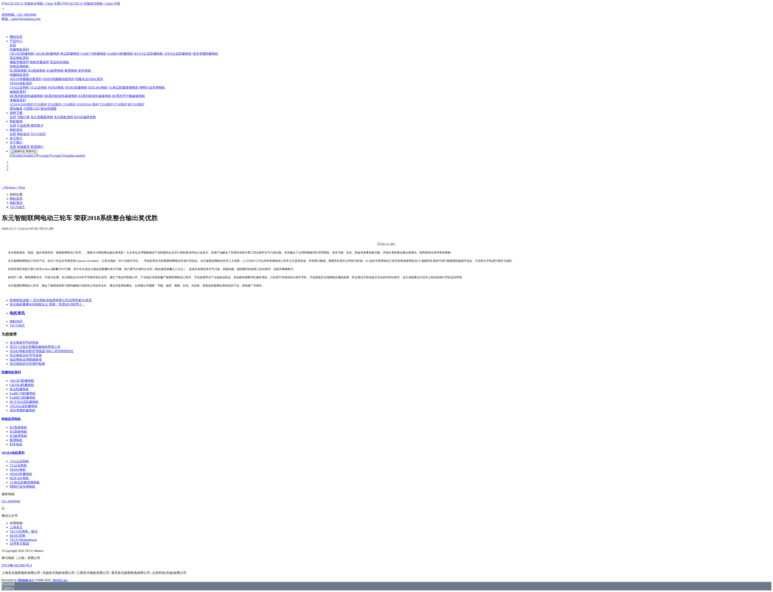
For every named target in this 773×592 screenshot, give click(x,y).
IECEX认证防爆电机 (24, 402)
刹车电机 (16, 444)
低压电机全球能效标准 (26, 359)
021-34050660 (11, 501)
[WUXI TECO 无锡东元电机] (386, 4)
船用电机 (16, 440)
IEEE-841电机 (19, 478)
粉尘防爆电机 (19, 389)
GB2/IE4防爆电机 (22, 385)
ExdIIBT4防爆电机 (23, 397)
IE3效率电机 (18, 436)
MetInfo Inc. (60, 580)
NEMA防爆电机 (21, 474)
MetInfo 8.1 (26, 580)
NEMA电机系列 (13, 452)
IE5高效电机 (18, 427)
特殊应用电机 (11, 419)
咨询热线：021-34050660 (19, 14)
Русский (55, 155)
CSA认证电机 (19, 461)
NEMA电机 (18, 469)
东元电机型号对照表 (24, 342)
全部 (13, 45)
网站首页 (16, 36)
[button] (9, 187)
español (79, 155)
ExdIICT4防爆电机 (23, 393)
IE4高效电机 (18, 431)
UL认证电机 (18, 465)
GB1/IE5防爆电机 (22, 380)
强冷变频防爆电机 (22, 410)
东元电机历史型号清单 (26, 355)
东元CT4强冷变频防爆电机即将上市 (35, 347)
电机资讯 (16, 203)
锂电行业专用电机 (22, 486)
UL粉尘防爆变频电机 (25, 482)
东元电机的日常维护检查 (27, 363)
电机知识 (16, 321)
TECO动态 (17, 207)
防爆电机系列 (11, 372)
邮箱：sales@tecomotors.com (21, 19)
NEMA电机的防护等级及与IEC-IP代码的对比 (41, 351)
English (28, 155)
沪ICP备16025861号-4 (17, 565)
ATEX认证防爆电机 (23, 406)
